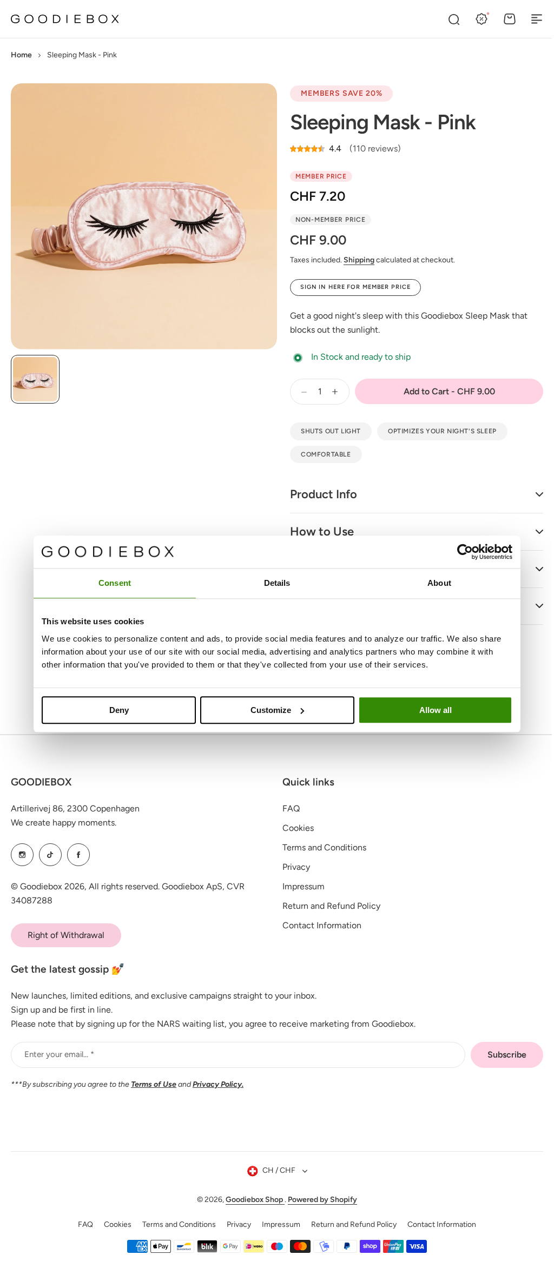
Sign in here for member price (355, 286)
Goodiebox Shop (251, 1199)
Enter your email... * (59, 1054)
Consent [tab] (114, 582)
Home (21, 55)
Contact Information (318, 925)
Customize (270, 710)
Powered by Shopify (318, 1199)
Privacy (292, 867)
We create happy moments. (63, 822)
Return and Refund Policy (328, 906)
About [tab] (439, 582)
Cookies (294, 828)
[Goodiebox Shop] (65, 19)
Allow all (435, 710)
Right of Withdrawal (66, 935)
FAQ (287, 808)
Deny (119, 710)
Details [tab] (277, 582)
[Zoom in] (144, 216)
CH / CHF (274, 1170)
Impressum (300, 886)
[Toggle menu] (537, 19)
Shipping (359, 260)
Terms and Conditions (320, 847)
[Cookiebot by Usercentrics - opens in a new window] (465, 552)
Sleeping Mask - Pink (383, 122)
